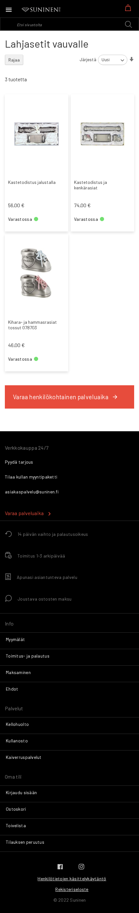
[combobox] (69, 23)
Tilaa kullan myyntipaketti (31, 476)
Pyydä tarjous (19, 462)
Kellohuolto (17, 724)
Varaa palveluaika (24, 513)
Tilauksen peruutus (25, 842)
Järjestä (88, 59)
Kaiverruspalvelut (24, 757)
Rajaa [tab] (14, 59)
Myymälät (15, 639)
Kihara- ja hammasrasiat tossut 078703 (32, 324)
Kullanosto (17, 740)
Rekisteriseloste (71, 889)
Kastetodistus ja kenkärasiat (90, 184)
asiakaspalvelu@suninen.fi (32, 491)
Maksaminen (18, 672)
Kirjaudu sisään (21, 792)
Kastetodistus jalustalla (32, 182)
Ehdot (12, 689)
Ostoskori (16, 809)
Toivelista (16, 825)
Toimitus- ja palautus (27, 656)
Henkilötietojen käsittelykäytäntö (71, 878)
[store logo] (41, 10)
